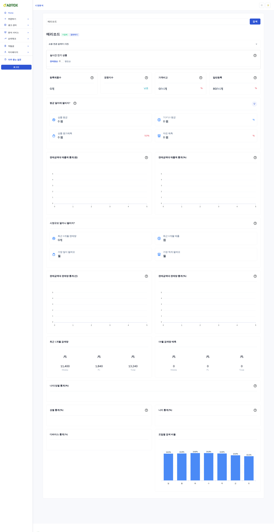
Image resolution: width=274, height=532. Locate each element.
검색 (255, 21)
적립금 (11, 46)
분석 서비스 (13, 32)
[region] (16, 261)
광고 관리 (12, 25)
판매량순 (54, 61)
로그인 (16, 67)
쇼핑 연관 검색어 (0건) (59, 44)
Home (10, 13)
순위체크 (12, 38)
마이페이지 (13, 52)
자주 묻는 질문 (14, 59)
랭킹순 (68, 61)
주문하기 (12, 19)
